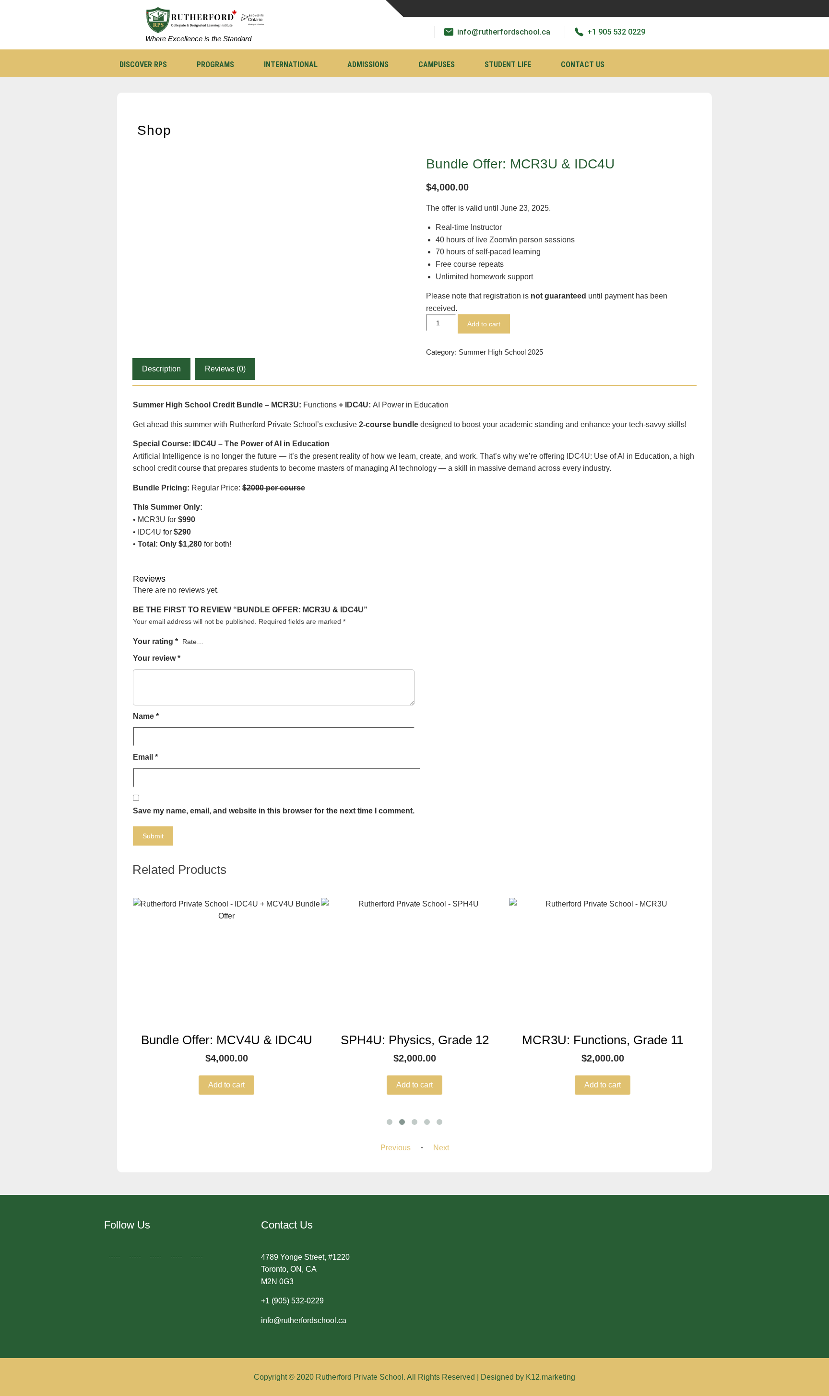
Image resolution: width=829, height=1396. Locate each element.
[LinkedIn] (155, 1249)
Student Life (508, 64)
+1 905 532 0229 (616, 31)
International (291, 64)
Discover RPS (143, 64)
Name (146, 716)
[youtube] (536, 8)
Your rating (155, 641)
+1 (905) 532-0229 (292, 1301)
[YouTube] (196, 1249)
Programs (215, 64)
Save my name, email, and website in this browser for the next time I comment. (273, 811)
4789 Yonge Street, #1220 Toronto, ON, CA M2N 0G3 (305, 1269)
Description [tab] (161, 369)
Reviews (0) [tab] (225, 369)
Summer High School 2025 (501, 352)
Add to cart (483, 324)
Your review (156, 658)
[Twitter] (488, 8)
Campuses (436, 64)
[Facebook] (464, 8)
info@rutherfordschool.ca (503, 31)
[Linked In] (512, 8)
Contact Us (582, 64)
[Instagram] (560, 8)
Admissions (368, 64)
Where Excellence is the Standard (198, 39)
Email (145, 757)
